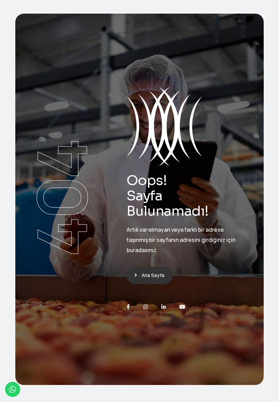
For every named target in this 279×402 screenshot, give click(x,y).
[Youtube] (182, 306)
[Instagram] (145, 306)
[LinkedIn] (163, 306)
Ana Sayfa (153, 275)
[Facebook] (128, 306)
